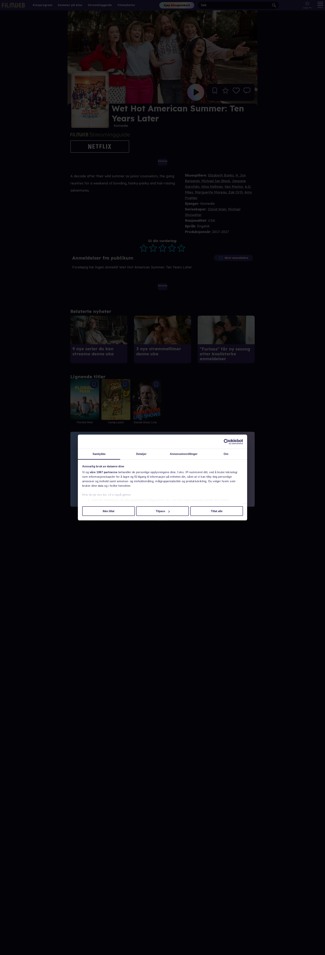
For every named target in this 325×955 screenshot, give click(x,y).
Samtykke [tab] (99, 453)
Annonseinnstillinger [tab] (184, 453)
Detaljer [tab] (141, 453)
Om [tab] (226, 453)
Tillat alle (216, 511)
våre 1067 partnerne (104, 472)
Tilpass (160, 511)
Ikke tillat (108, 511)
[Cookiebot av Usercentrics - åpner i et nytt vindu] (226, 442)
